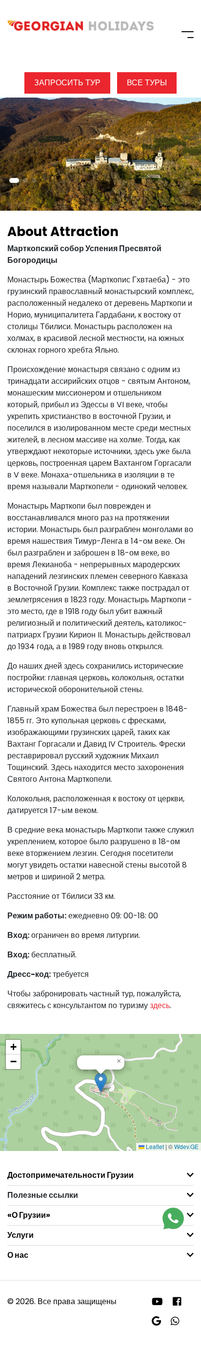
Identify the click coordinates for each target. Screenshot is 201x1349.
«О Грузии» (28, 1215)
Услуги (20, 1235)
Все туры (147, 82)
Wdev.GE (186, 1146)
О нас (17, 1255)
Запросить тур (67, 82)
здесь (160, 1005)
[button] (14, 180)
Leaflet (154, 1146)
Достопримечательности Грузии (70, 1175)
